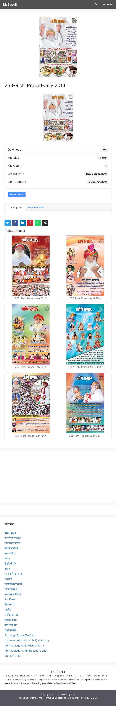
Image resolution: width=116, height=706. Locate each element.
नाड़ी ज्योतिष (10, 630)
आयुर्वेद (8, 609)
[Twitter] (8, 223)
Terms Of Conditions (55, 697)
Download (16, 194)
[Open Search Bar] (96, 4)
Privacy (85, 697)
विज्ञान (7, 558)
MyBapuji (10, 4)
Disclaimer (73, 697)
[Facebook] (15, 223)
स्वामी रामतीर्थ (11, 589)
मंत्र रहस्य (9, 604)
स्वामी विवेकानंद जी (13, 573)
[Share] (45, 223)
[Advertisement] (58, 477)
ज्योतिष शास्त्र (11, 614)
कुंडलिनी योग (10, 563)
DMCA (94, 697)
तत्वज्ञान (8, 578)
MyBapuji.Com (68, 694)
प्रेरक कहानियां (11, 548)
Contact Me (36, 697)
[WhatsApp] (38, 223)
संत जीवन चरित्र (12, 543)
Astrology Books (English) (20, 635)
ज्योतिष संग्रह (11, 619)
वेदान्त (7, 568)
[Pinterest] (30, 223)
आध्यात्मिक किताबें (13, 594)
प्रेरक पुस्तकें (10, 532)
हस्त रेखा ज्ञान (11, 625)
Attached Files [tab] (35, 207)
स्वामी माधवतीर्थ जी (13, 584)
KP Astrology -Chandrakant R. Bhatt (26, 650)
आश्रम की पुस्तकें (13, 655)
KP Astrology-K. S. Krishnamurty (24, 645)
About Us (23, 697)
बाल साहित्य (10, 553)
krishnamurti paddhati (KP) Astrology (27, 640)
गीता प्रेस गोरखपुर (13, 537)
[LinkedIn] (23, 223)
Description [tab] (15, 207)
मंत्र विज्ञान (10, 599)
